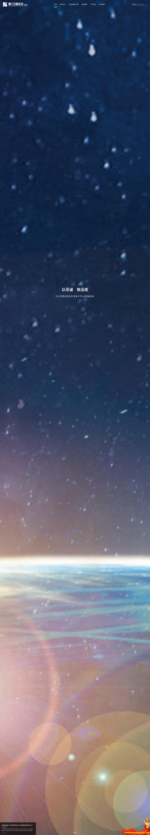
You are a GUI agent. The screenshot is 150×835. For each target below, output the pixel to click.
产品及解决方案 (74, 4)
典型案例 (84, 4)
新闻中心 (63, 4)
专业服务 (102, 4)
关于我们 (93, 4)
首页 (55, 4)
